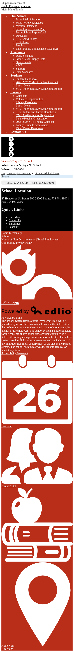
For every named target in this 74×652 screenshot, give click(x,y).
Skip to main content (13, 3)
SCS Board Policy (26, 38)
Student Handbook (26, 79)
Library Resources (26, 102)
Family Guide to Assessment (32, 125)
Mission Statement (26, 25)
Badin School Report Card (31, 32)
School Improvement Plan (30, 29)
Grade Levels (23, 62)
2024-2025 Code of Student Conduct (37, 82)
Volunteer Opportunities (29, 99)
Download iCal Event (47, 173)
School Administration (28, 19)
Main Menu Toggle (12, 9)
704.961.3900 (59, 198)
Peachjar (21, 45)
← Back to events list (16, 182)
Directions (21, 35)
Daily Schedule (24, 55)
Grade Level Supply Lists (30, 58)
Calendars (21, 95)
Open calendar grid (43, 182)
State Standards (24, 71)
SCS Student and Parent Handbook (36, 112)
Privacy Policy (24, 242)
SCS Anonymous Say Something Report (39, 88)
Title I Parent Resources (29, 128)
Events (5, 176)
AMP (19, 65)
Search (11, 139)
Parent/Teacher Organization (32, 118)
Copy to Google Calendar (16, 173)
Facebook (11, 144)
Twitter (11, 149)
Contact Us (15, 220)
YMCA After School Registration (35, 115)
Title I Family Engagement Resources (37, 48)
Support (20, 68)
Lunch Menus (24, 85)
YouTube (11, 154)
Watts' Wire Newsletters (29, 22)
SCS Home (22, 42)
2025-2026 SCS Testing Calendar (35, 121)
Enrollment (15, 223)
